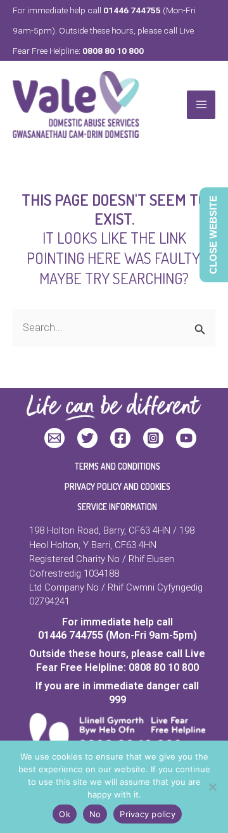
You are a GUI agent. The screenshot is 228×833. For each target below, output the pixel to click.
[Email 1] (54, 438)
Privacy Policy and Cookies (117, 486)
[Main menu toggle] (201, 105)
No (95, 814)
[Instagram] (153, 438)
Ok (64, 814)
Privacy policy (147, 814)
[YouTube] (186, 438)
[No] (212, 786)
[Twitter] (87, 438)
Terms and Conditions (117, 466)
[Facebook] (120, 438)
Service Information (117, 506)
